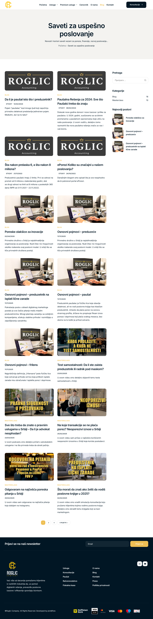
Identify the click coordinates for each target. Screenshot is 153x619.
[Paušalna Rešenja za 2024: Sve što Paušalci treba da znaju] (81, 81)
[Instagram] (139, 563)
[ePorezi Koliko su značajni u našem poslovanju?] (81, 146)
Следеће (63, 522)
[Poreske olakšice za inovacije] (29, 209)
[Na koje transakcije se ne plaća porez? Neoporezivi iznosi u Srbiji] (81, 402)
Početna (43, 5)
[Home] (8, 5)
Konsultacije (135, 5)
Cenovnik (83, 5)
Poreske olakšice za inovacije (24, 232)
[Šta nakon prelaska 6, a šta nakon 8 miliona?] (29, 146)
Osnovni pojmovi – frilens (21, 365)
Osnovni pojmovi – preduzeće (76, 232)
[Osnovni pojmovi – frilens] (29, 342)
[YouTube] (145, 563)
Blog (102, 5)
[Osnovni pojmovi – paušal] (81, 272)
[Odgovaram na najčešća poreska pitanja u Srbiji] (29, 467)
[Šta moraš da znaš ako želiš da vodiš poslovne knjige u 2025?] (81, 467)
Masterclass (63, 360)
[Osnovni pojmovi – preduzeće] (81, 209)
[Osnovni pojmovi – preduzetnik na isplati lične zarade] (29, 272)
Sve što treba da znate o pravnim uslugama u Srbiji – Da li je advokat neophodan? (27, 429)
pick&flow (51, 611)
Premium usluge (67, 5)
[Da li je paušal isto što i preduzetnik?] (29, 81)
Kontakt (110, 5)
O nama (94, 5)
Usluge (52, 5)
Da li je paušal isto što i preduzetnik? (28, 99)
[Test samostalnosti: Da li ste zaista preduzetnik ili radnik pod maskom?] (81, 342)
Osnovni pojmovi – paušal (74, 294)
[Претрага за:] (130, 80)
